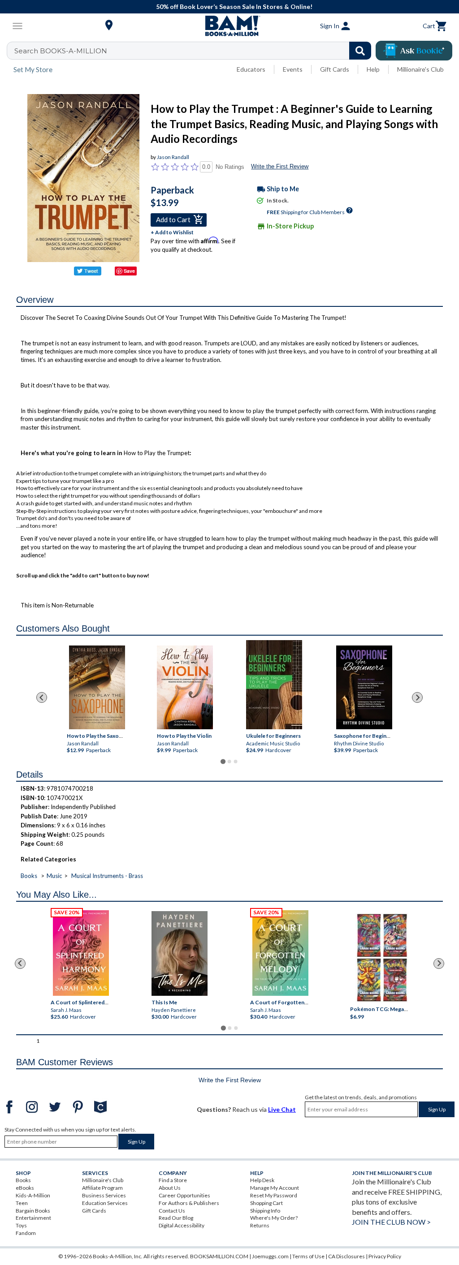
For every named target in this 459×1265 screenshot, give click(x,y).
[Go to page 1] (223, 761)
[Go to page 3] (236, 761)
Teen (22, 1203)
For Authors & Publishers (189, 1203)
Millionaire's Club (420, 69)
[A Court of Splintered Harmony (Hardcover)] (81, 953)
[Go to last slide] (41, 697)
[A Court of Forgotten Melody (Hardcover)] (280, 953)
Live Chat (282, 1109)
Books (29, 875)
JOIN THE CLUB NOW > (391, 1222)
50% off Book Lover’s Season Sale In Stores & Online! (234, 6)
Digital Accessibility (181, 1225)
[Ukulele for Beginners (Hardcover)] (274, 684)
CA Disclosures (346, 1256)
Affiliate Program (102, 1187)
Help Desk (262, 1180)
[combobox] (194, 50)
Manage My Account (274, 1187)
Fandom (26, 1233)
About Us (170, 1187)
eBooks (25, 1187)
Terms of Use (308, 1256)
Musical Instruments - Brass (107, 875)
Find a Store (173, 1180)
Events (293, 69)
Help (373, 69)
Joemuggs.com (270, 1256)
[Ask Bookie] (414, 50)
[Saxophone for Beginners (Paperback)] (364, 687)
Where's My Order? (274, 1217)
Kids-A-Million (33, 1195)
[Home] (229, 26)
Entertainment (33, 1217)
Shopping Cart (266, 1203)
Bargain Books (33, 1210)
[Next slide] (417, 697)
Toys (21, 1225)
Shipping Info (265, 1210)
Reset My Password (273, 1195)
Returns (259, 1225)
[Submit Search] (360, 51)
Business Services (104, 1195)
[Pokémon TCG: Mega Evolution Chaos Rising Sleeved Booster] (382, 958)
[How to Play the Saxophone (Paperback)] (97, 687)
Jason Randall (173, 157)
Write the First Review (279, 166)
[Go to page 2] (229, 761)
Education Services (105, 1203)
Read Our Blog (176, 1217)
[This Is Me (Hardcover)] (180, 953)
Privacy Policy (384, 1256)
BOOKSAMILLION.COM (219, 1256)
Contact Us (172, 1210)
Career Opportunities (184, 1195)
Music (54, 875)
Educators (251, 69)
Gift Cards (334, 69)
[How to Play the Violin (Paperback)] (185, 687)
